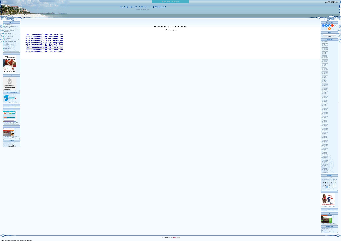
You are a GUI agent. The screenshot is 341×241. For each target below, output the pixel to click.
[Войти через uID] (323, 25)
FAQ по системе (324, 230)
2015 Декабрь (325, 85)
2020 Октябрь (325, 156)
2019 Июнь (324, 134)
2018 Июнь (324, 118)
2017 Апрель (325, 102)
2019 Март (324, 130)
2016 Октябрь (325, 96)
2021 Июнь (324, 166)
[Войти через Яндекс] (332, 25)
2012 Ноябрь (325, 47)
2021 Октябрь (325, 172)
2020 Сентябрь (325, 154)
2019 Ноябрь (325, 141)
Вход (148, 9)
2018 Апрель (325, 116)
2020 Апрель (325, 148)
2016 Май (324, 92)
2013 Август (324, 56)
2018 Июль (324, 120)
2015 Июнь (324, 80)
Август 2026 (329, 177)
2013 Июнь (324, 53)
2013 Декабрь (325, 60)
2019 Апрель (325, 132)
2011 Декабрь (325, 41)
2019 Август (324, 137)
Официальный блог (325, 228)
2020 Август (324, 153)
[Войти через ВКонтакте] (326, 25)
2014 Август (324, 68)
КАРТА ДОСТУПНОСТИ (11, 102)
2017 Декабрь (325, 110)
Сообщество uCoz (325, 229)
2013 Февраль (325, 49)
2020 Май (324, 149)
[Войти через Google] (335, 25)
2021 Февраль (325, 161)
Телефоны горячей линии (329, 206)
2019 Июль (324, 136)
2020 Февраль (325, 145)
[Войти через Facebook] (329, 25)
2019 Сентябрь (325, 138)
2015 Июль (324, 81)
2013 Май (324, 52)
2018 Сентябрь (325, 122)
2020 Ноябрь (325, 157)
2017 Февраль (325, 100)
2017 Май (324, 104)
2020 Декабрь (325, 158)
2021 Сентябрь (325, 170)
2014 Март (324, 64)
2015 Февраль (325, 74)
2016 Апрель (325, 90)
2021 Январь (325, 160)
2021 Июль (324, 168)
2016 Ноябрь (325, 97)
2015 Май (324, 78)
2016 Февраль (325, 88)
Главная (138, 9)
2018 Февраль (325, 113)
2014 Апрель (325, 65)
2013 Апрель (325, 51)
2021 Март (324, 162)
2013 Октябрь (325, 58)
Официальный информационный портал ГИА (11, 137)
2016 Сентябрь (325, 94)
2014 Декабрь (325, 73)
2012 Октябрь (325, 45)
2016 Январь (325, 86)
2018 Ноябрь (325, 125)
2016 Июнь (324, 93)
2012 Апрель (325, 43)
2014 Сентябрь (325, 69)
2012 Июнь (324, 44)
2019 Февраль (325, 129)
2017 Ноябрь (325, 109)
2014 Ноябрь (325, 72)
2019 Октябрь (325, 140)
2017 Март (324, 101)
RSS (337, 2)
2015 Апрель (325, 77)
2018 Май (324, 117)
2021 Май (324, 165)
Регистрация (143, 9)
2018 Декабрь (325, 126)
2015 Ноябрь (325, 84)
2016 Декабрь (325, 98)
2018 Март (324, 114)
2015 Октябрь (325, 82)
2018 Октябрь (325, 124)
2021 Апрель (325, 164)
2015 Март (324, 76)
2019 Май (324, 133)
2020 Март (324, 146)
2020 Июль (324, 152)
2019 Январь (325, 128)
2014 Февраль (325, 62)
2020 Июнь (324, 150)
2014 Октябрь (325, 70)
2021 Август (324, 169)
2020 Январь (325, 144)
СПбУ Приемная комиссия (329, 223)
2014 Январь (325, 61)
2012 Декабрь (325, 48)
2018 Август (324, 121)
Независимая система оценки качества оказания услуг (11, 123)
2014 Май (324, 66)
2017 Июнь (324, 105)
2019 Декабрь (325, 142)
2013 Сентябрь (325, 57)
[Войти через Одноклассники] (329, 28)
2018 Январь (325, 112)
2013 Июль (324, 54)
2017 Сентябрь (325, 106)
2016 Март (324, 89)
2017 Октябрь (325, 108)
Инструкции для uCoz (326, 231)
